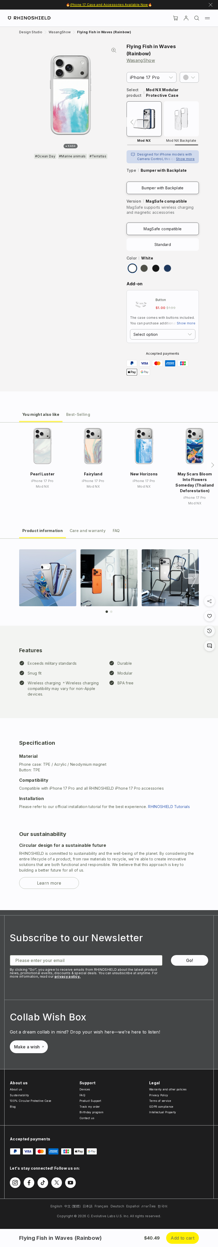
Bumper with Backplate (163, 188)
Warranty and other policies (168, 1089)
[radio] (132, 268)
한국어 (162, 1206)
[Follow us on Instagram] (15, 1182)
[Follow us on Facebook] (29, 1182)
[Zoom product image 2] (109, 577)
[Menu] (207, 18)
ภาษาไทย (148, 1206)
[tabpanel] (109, 724)
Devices (84, 1089)
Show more (185, 159)
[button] (189, 77)
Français (101, 1206)
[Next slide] (193, 579)
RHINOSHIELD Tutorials (169, 806)
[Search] (196, 18)
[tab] (40, 414)
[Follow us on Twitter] (56, 1182)
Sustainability (19, 1095)
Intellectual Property (162, 1112)
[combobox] (162, 334)
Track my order (89, 1106)
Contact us (86, 1118)
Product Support (90, 1100)
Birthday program (91, 1112)
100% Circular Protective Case (30, 1100)
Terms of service (160, 1100)
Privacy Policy (158, 1095)
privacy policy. (67, 976)
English (56, 1206)
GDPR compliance (161, 1106)
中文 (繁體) (72, 1206)
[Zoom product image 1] (47, 577)
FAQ (82, 1095)
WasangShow (141, 60)
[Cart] (175, 18)
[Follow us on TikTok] (42, 1182)
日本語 (88, 1206)
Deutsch (117, 1206)
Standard (162, 244)
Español (132, 1206)
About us (16, 1089)
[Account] (186, 18)
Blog (13, 1106)
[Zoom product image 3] (170, 577)
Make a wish (27, 1046)
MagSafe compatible (163, 229)
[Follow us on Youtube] (70, 1182)
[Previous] (132, 122)
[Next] (212, 465)
